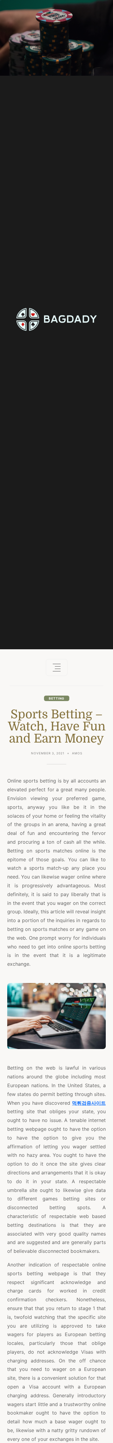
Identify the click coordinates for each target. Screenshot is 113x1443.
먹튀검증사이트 (89, 1103)
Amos (77, 753)
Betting (56, 698)
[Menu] (56, 667)
